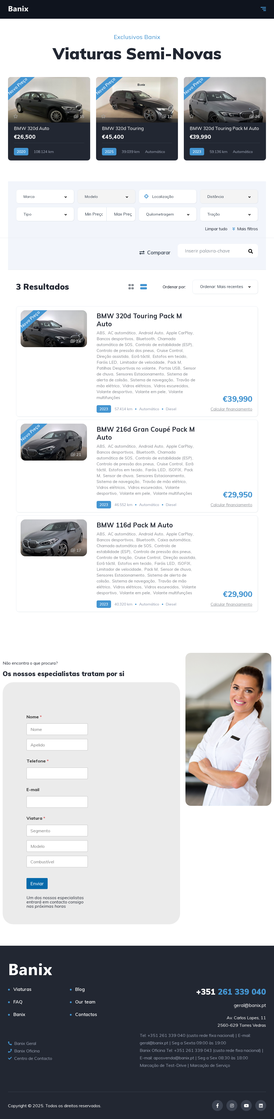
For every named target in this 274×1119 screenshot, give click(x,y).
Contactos (86, 1014)
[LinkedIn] (260, 1105)
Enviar (37, 883)
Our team (85, 1002)
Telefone (37, 761)
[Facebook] (217, 1105)
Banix (19, 1014)
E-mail (32, 789)
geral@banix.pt (250, 1005)
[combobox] (45, 196)
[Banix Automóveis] (18, 9)
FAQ (17, 1002)
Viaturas (22, 989)
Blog (80, 989)
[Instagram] (231, 1105)
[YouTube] (246, 1105)
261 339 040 (231, 992)
